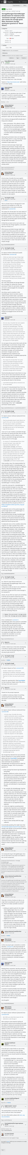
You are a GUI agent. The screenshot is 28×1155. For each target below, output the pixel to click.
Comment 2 (7, 108)
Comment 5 (7, 249)
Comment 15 (7, 897)
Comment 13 (7, 706)
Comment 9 (7, 578)
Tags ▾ (17, 58)
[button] (24, 2)
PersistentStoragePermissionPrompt (11, 826)
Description (7, 63)
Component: (6, 32)
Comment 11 (7, 664)
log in (8, 1141)
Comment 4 (7, 199)
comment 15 (10, 946)
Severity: (7, 42)
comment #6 (5, 417)
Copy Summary (16, 5)
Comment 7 (7, 412)
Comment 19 (7, 1045)
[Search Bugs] (19, 2)
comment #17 (5, 1014)
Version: (7, 34)
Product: (7, 30)
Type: (7, 38)
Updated (6, 657)
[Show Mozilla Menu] (5, 2)
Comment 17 (7, 965)
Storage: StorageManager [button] (16, 32)
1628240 (8, 660)
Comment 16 (7, 941)
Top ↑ (3, 1150)
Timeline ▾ (24, 58)
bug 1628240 (22, 680)
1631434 (9, 1102)
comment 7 (16, 620)
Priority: (7, 40)
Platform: (7, 35)
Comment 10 (7, 643)
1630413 (8, 935)
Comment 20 (7, 1107)
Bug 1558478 (9, 9)
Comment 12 (7, 689)
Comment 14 (7, 850)
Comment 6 (7, 319)
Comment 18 (7, 1009)
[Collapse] (25, 62)
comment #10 (19, 668)
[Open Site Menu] (2, 2)
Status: (7, 47)
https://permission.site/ (13, 82)
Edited (6, 200)
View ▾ (24, 5)
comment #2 (12, 209)
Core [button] (11, 30)
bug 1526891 (14, 758)
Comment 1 (7, 90)
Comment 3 (7, 175)
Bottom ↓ (12, 58)
